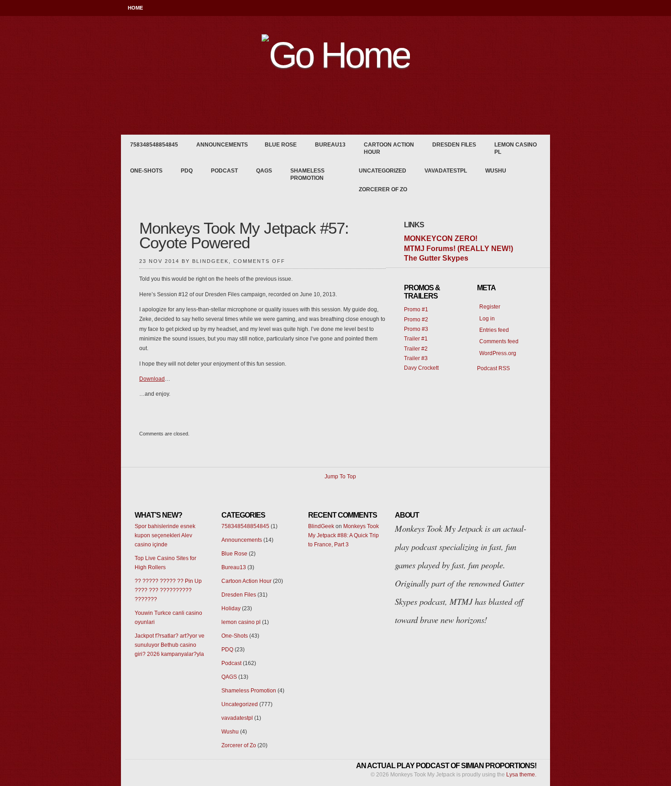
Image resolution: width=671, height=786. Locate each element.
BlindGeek (321, 526)
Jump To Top (340, 476)
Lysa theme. (521, 774)
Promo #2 (416, 319)
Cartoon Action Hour (389, 148)
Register (489, 307)
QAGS (264, 171)
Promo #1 (416, 309)
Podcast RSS (493, 368)
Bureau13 (330, 144)
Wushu (495, 171)
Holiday (231, 608)
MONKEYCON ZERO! (440, 238)
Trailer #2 (416, 349)
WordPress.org (497, 353)
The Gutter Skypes (436, 258)
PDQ (187, 171)
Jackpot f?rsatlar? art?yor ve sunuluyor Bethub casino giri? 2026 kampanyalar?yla (169, 645)
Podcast (224, 171)
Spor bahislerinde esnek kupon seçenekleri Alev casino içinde (165, 535)
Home (135, 7)
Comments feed (499, 341)
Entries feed (494, 330)
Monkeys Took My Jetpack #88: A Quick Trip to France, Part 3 (343, 535)
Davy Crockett (421, 368)
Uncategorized (382, 171)
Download (152, 379)
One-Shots (146, 171)
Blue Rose (281, 144)
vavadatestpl (446, 171)
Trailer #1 (416, 338)
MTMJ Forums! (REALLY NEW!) (458, 248)
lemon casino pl (515, 148)
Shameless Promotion (307, 174)
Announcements (222, 144)
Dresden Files (454, 144)
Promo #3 (416, 329)
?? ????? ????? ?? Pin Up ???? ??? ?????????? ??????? (168, 590)
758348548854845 (154, 144)
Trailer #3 (416, 358)
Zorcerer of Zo (383, 189)
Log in (487, 318)
